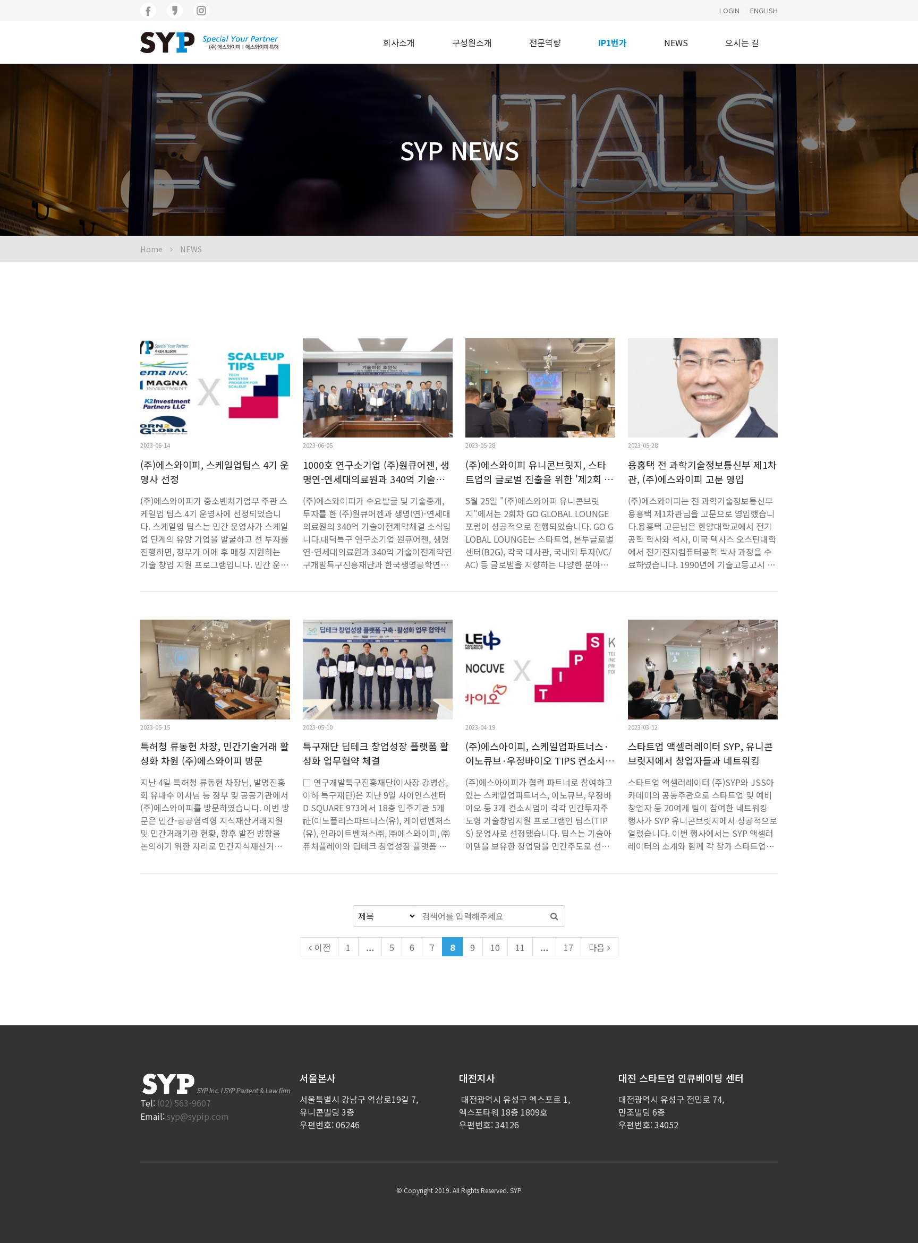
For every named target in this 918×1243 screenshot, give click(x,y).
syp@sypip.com (198, 1116)
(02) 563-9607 (184, 1102)
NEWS (676, 42)
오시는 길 (742, 42)
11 (520, 947)
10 (495, 947)
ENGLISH (764, 10)
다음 (597, 947)
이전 (322, 947)
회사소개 (399, 42)
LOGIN (729, 10)
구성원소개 (472, 42)
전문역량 (545, 42)
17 (568, 947)
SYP (516, 1190)
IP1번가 (612, 42)
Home (151, 248)
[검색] (554, 916)
